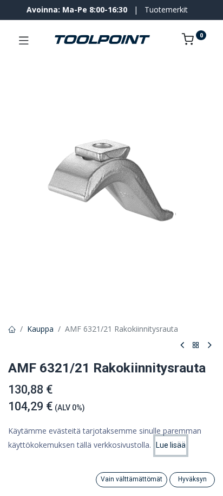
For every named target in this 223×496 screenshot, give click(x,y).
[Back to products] (195, 345)
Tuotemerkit (166, 9)
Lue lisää (171, 445)
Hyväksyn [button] (192, 479)
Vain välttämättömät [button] (131, 479)
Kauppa (40, 329)
